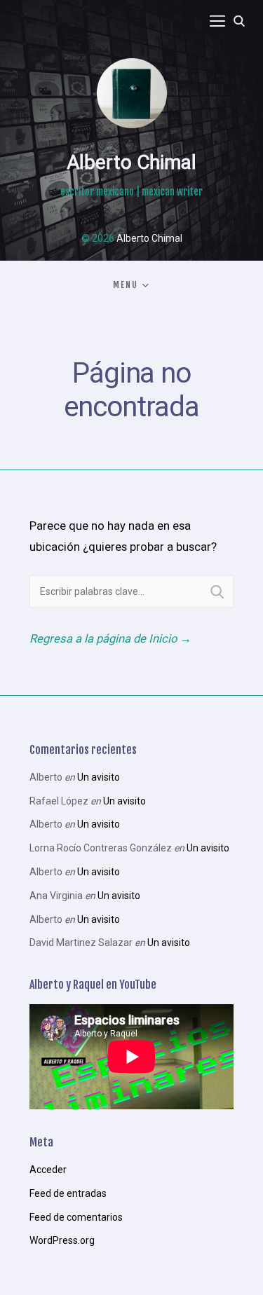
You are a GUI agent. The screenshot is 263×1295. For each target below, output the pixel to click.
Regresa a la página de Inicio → (110, 638)
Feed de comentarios (76, 1217)
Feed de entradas (68, 1193)
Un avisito (98, 777)
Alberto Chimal (131, 162)
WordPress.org (62, 1240)
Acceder (48, 1169)
